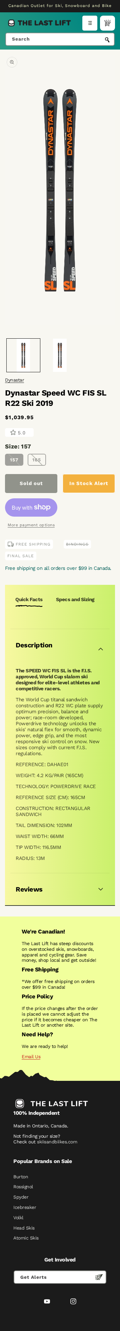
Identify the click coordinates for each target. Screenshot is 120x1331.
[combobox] (60, 39)
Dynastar (14, 380)
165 (36, 459)
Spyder (20, 1197)
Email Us (31, 1056)
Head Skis (24, 1228)
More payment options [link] (31, 525)
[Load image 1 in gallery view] (23, 355)
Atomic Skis (26, 1238)
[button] (89, 23)
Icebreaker (24, 1207)
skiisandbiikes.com (57, 1141)
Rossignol (23, 1186)
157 (14, 459)
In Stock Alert (88, 483)
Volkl (18, 1217)
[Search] (107, 40)
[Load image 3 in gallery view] (60, 355)
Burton (20, 1176)
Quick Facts (29, 599)
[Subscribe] (99, 1277)
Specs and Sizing (75, 599)
